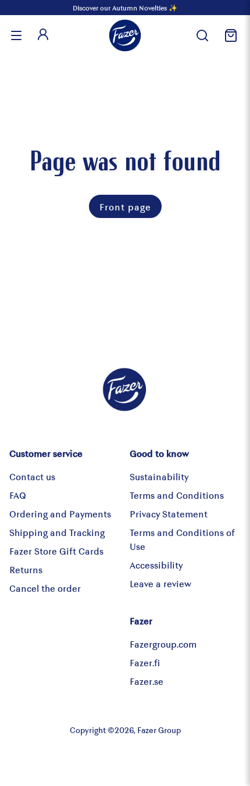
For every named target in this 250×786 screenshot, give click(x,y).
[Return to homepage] (125, 35)
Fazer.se (146, 681)
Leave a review (160, 583)
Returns (25, 569)
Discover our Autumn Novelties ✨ (125, 7)
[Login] (43, 35)
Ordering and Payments (60, 513)
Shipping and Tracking (57, 532)
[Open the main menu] (16, 35)
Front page (125, 206)
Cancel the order (45, 588)
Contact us (32, 476)
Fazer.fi (145, 662)
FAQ (17, 495)
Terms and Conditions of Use (182, 539)
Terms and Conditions (177, 495)
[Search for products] (202, 35)
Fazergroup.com (163, 643)
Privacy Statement (169, 513)
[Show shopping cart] (229, 35)
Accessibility (156, 564)
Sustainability (159, 476)
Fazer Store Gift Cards (56, 550)
